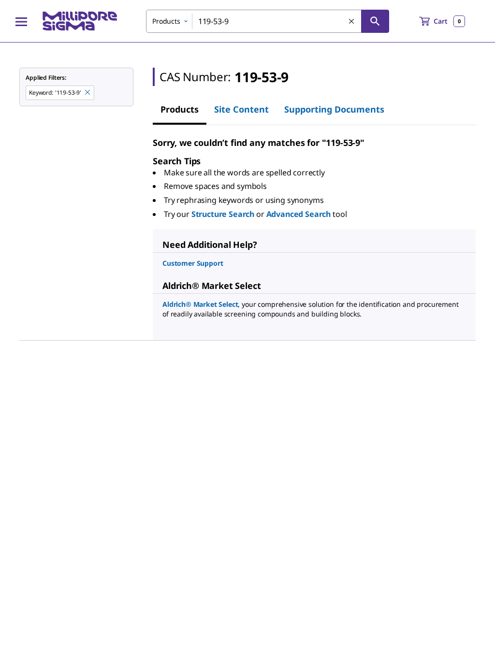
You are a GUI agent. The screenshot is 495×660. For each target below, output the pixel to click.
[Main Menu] (21, 21)
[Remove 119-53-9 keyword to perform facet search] (88, 93)
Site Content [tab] (241, 109)
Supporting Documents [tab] (334, 109)
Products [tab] (179, 109)
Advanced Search (298, 214)
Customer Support (192, 263)
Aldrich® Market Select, (201, 304)
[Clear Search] (352, 22)
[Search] (375, 21)
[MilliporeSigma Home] (80, 21)
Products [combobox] (166, 21)
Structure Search (222, 214)
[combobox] (267, 21)
